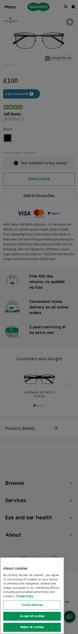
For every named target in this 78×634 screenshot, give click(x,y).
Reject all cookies (32, 627)
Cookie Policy (25, 596)
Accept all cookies (32, 616)
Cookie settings (32, 605)
